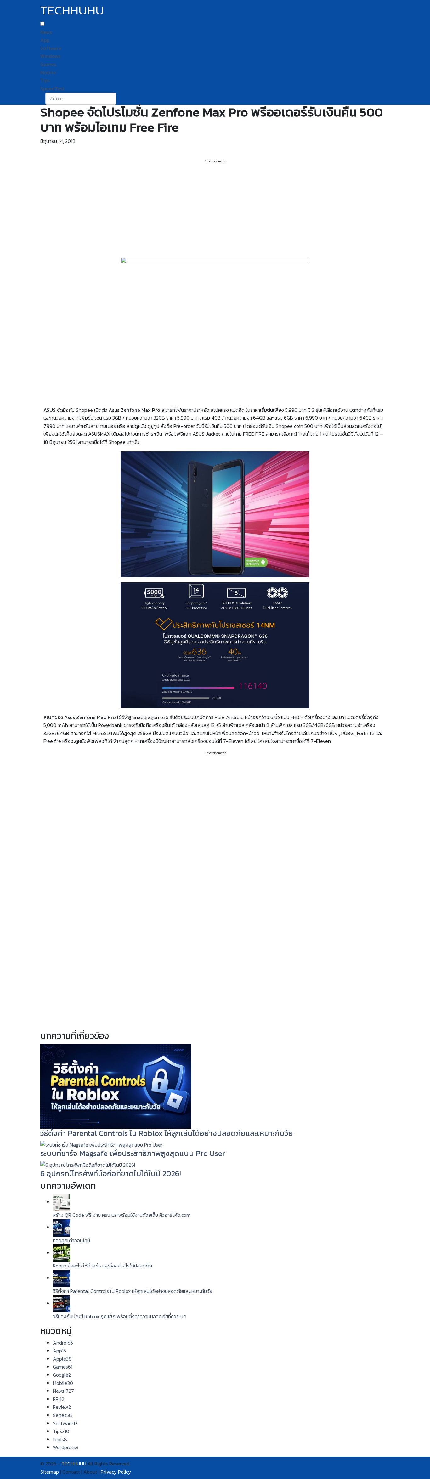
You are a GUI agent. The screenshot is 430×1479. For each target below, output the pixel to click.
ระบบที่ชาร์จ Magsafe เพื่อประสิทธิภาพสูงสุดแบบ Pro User (132, 1153)
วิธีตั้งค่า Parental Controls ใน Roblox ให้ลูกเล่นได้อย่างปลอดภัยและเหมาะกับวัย (166, 1133)
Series (62, 1415)
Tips (45, 80)
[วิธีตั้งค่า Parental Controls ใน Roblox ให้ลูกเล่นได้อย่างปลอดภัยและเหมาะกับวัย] (115, 1086)
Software (50, 48)
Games (48, 64)
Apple (62, 1359)
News (46, 32)
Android (63, 1342)
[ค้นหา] (120, 98)
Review (62, 1407)
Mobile (48, 72)
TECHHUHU (72, 10)
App (44, 40)
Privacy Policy (116, 1472)
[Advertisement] (215, 208)
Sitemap (49, 1472)
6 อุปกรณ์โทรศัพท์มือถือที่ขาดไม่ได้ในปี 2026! (110, 1173)
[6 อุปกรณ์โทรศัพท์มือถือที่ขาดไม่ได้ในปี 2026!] (87, 1164)
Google (62, 1375)
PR (58, 1399)
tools (60, 1439)
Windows (50, 56)
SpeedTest (52, 88)
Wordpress (65, 1447)
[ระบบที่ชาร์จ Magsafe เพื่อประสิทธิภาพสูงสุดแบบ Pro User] (101, 1144)
